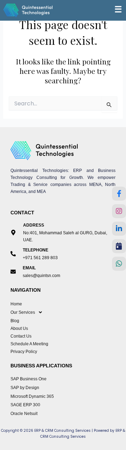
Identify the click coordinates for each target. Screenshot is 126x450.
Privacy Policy (23, 351)
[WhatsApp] (119, 264)
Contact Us (20, 336)
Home (16, 304)
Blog (14, 320)
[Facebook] (119, 194)
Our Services (22, 312)
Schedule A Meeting (29, 343)
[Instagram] (119, 211)
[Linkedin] (119, 229)
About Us (19, 328)
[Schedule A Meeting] (119, 246)
